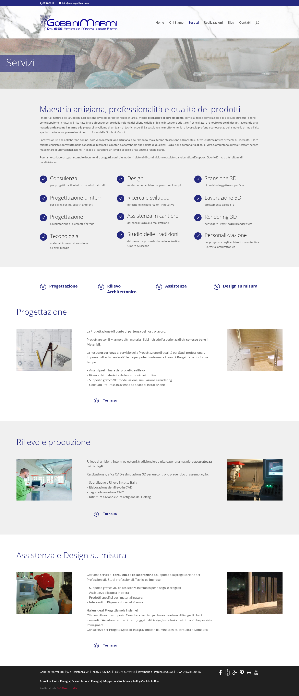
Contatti (245, 22)
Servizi (194, 22)
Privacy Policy (131, 681)
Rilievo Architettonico (121, 288)
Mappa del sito (112, 681)
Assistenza (176, 286)
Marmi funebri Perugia (86, 681)
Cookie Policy (150, 681)
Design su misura (240, 286)
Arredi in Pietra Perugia (55, 681)
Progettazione (63, 286)
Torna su (110, 400)
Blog (231, 22)
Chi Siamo (176, 22)
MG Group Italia (67, 688)
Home (159, 22)
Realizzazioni (213, 22)
